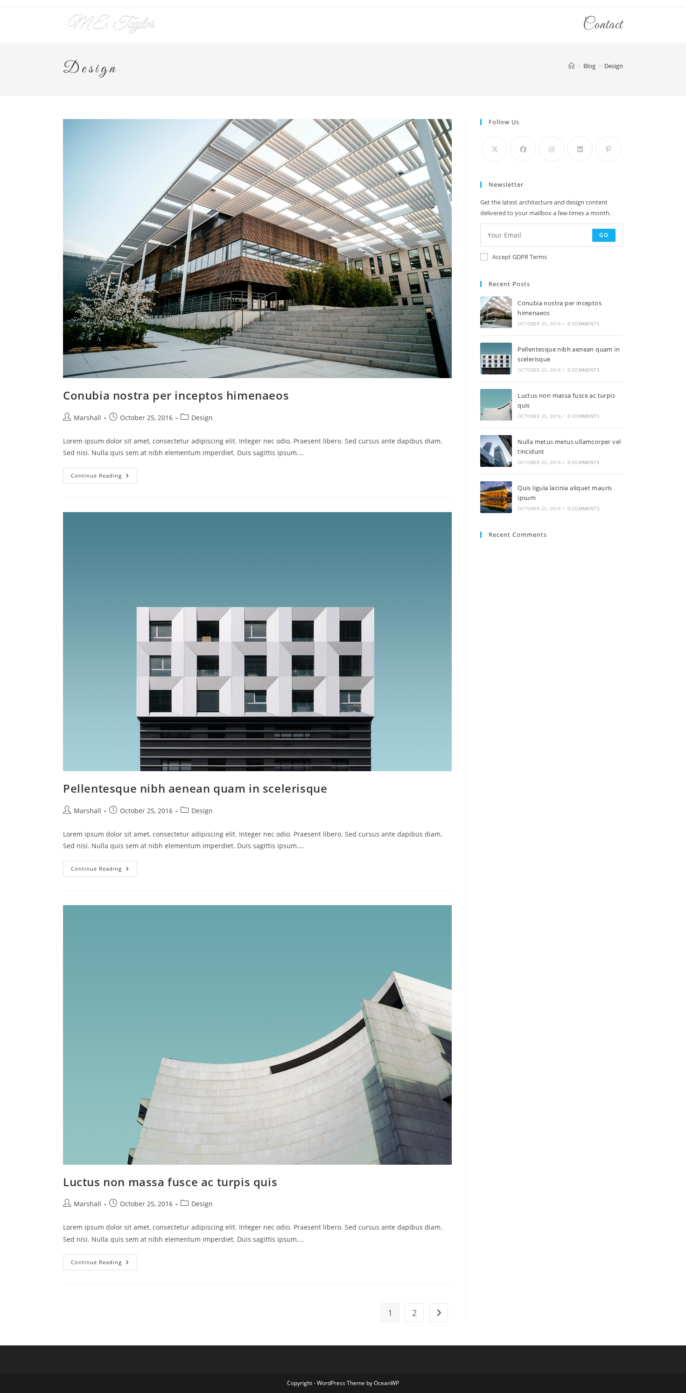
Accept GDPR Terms (519, 257)
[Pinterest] (608, 149)
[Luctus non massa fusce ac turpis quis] (496, 405)
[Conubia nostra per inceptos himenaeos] (496, 312)
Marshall (87, 417)
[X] (494, 149)
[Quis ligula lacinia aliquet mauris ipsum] (496, 497)
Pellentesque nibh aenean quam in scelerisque (195, 788)
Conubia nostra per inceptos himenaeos (176, 395)
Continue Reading (104, 477)
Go (604, 235)
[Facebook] (523, 149)
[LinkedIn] (580, 149)
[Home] (571, 66)
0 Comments (583, 323)
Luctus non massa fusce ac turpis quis (170, 1181)
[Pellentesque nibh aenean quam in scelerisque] (496, 358)
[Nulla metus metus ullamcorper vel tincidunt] (496, 451)
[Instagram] (551, 149)
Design (613, 66)
